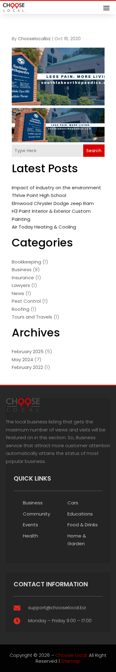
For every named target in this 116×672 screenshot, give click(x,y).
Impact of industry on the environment (56, 187)
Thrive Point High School (39, 195)
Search (93, 151)
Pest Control (26, 301)
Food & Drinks (82, 524)
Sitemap (70, 661)
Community (36, 514)
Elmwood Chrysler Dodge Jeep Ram (53, 203)
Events (30, 524)
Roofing (20, 309)
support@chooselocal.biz (57, 607)
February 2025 (28, 351)
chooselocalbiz (34, 39)
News (18, 293)
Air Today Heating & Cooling (44, 227)
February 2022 (27, 367)
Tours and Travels (32, 317)
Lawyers (21, 285)
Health (30, 536)
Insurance (23, 277)
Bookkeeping (26, 262)
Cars (72, 502)
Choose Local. (71, 655)
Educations (80, 514)
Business (22, 269)
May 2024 (22, 359)
